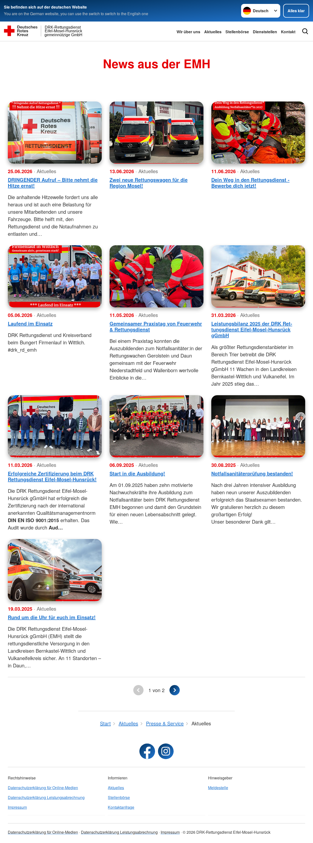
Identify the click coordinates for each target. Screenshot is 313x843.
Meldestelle (218, 787)
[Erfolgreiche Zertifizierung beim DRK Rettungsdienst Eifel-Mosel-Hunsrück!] (55, 426)
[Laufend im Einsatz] (55, 276)
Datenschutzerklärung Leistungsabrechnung (46, 797)
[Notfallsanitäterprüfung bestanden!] (258, 426)
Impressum (17, 807)
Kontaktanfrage (121, 807)
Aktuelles (213, 31)
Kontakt (288, 31)
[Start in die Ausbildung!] (156, 426)
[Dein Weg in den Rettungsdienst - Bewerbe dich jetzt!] (258, 132)
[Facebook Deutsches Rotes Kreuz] (147, 751)
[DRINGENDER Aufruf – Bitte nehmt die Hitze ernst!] (55, 132)
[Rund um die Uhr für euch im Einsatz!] (55, 570)
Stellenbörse (237, 31)
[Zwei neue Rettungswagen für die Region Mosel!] (156, 132)
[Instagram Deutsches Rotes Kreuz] (166, 751)
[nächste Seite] (174, 690)
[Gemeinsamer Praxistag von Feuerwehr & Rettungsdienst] (156, 276)
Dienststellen (265, 31)
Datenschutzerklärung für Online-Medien (43, 787)
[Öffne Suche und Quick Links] (305, 31)
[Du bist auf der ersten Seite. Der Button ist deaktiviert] (138, 690)
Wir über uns (188, 31)
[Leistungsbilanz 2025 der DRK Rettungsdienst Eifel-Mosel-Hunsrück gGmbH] (258, 276)
